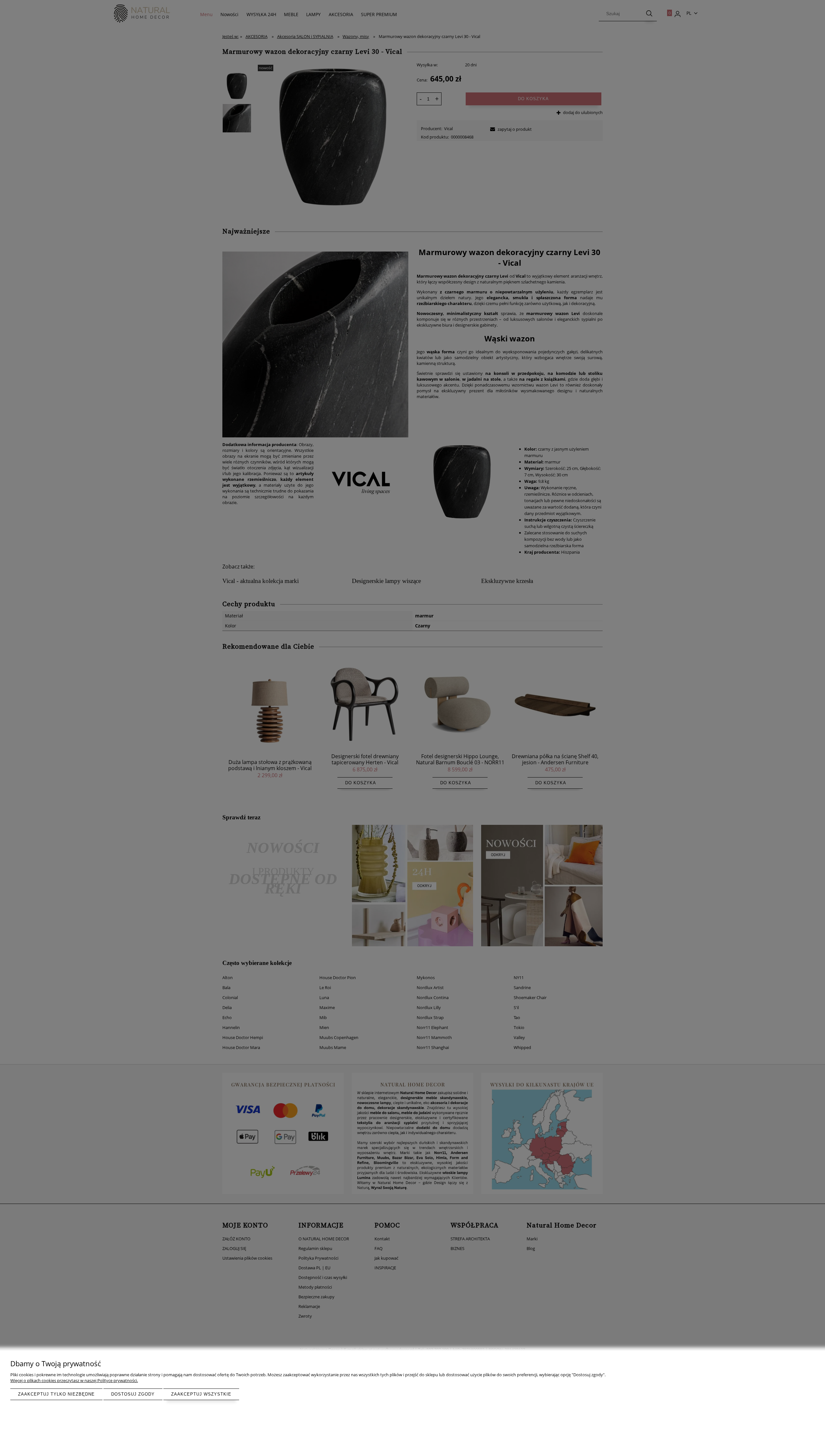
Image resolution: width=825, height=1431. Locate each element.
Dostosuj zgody (133, 1394)
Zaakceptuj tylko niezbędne (56, 1394)
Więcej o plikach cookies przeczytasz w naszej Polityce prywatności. (74, 1380)
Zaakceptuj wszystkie (201, 1394)
